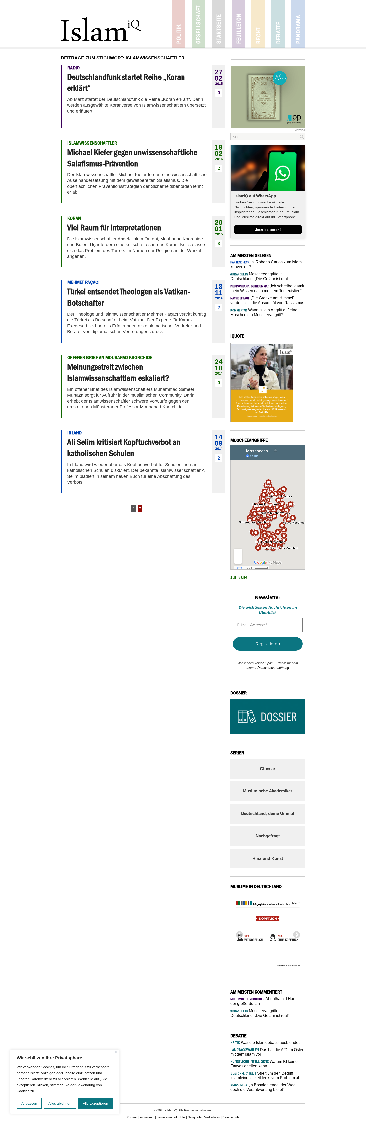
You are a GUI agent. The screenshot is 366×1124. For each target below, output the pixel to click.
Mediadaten (212, 1117)
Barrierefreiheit (167, 1117)
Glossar (267, 768)
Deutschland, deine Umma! (267, 813)
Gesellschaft (198, 24)
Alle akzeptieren (95, 1103)
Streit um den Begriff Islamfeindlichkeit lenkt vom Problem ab (265, 1075)
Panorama (298, 24)
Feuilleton (238, 24)
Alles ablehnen (59, 1103)
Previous (237, 933)
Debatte (278, 24)
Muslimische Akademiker (267, 791)
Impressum (146, 1117)
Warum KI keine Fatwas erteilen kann (264, 1063)
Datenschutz (230, 1117)
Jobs (182, 1117)
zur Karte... (240, 577)
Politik (178, 24)
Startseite (218, 24)
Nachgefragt (268, 836)
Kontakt (132, 1117)
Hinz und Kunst (267, 858)
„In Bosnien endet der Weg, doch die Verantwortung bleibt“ (263, 1087)
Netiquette (195, 1117)
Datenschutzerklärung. (273, 668)
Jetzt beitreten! (268, 230)
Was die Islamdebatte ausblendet (264, 1042)
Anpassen (29, 1103)
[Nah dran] (116, 1052)
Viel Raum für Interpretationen (114, 227)
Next (295, 933)
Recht (258, 24)
